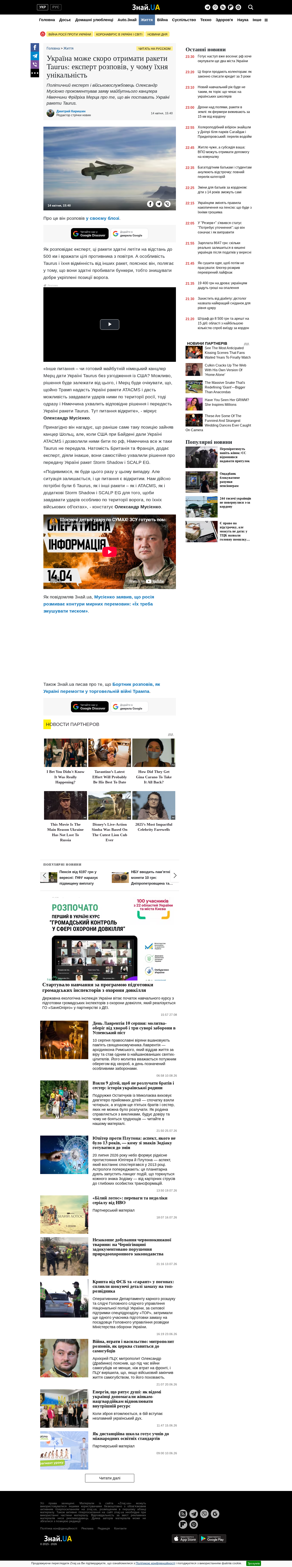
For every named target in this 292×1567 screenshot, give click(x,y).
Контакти (120, 1528)
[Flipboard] (230, 7)
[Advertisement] (109, 647)
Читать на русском (155, 48)
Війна (162, 20)
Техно (205, 20)
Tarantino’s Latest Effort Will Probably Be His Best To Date (109, 777)
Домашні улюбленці (94, 20)
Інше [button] (258, 20)
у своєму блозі (102, 218)
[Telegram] (207, 7)
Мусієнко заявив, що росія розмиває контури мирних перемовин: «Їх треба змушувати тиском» (98, 603)
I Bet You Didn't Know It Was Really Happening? (65, 777)
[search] (250, 7)
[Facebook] (35, 47)
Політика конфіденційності (58, 1528)
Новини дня (157, 34)
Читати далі (109, 1478)
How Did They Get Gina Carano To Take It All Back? (154, 777)
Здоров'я (224, 20)
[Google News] (215, 1514)
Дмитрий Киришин (71, 111)
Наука (242, 20)
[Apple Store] (185, 1538)
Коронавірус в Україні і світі (119, 34)
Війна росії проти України (70, 34)
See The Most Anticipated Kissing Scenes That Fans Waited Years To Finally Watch (228, 352)
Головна (47, 20)
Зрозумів (254, 1563)
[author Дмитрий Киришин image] (51, 113)
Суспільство (184, 20)
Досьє (65, 20)
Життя (147, 20)
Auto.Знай (127, 20)
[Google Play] (212, 1538)
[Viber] (215, 7)
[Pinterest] (238, 7)
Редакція (104, 1528)
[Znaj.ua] (146, 7)
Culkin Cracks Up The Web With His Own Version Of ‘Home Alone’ (225, 370)
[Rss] (223, 7)
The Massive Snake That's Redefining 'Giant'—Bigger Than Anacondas (225, 387)
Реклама (87, 1528)
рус (55, 7)
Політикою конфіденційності (155, 1563)
